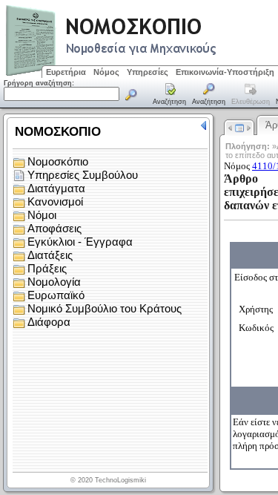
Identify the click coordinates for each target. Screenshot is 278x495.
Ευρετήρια (66, 72)
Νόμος (106, 72)
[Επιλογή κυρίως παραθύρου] (169, 95)
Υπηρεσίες (147, 72)
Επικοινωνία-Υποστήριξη (225, 72)
